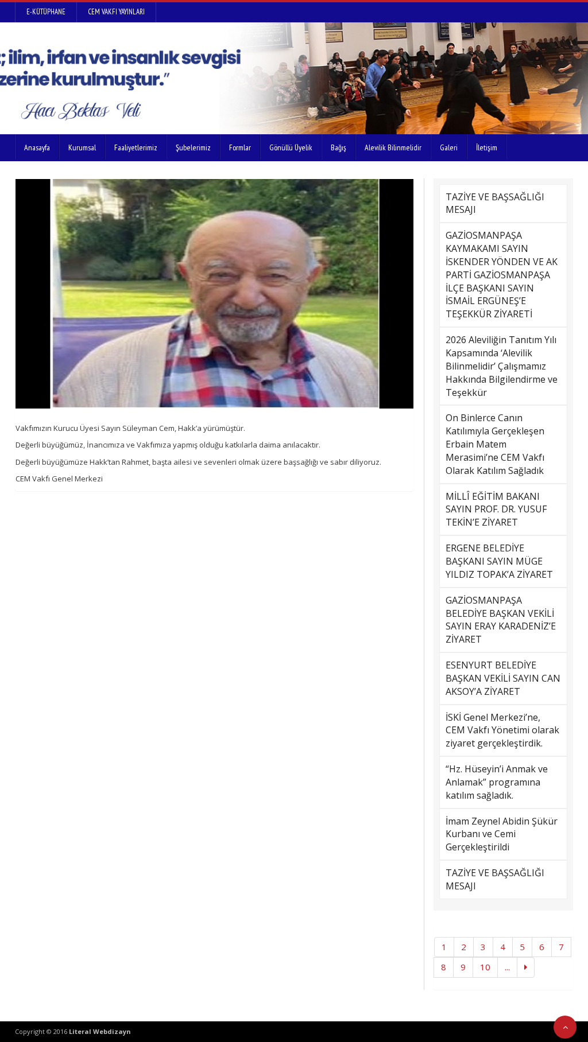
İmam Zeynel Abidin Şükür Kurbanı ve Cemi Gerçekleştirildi (502, 834)
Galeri (449, 147)
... (507, 967)
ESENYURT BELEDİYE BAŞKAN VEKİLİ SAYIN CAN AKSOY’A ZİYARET (503, 678)
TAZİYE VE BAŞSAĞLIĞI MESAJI (495, 203)
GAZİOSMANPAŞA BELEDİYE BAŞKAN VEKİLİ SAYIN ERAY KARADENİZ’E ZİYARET (501, 620)
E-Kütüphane (45, 12)
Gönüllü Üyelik (290, 147)
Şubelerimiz (193, 147)
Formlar (240, 147)
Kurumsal (82, 147)
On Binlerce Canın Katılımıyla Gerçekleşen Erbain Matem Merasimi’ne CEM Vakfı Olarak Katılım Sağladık (495, 443)
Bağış (338, 147)
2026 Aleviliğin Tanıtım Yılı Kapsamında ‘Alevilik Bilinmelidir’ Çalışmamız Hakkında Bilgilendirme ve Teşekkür (502, 365)
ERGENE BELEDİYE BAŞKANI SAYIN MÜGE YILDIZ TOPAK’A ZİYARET (499, 561)
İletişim (486, 147)
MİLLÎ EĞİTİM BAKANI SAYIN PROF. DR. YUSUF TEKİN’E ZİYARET (496, 509)
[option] (215, 294)
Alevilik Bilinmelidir (393, 147)
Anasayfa (37, 147)
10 (485, 967)
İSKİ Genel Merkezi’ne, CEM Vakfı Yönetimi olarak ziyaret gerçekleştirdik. (502, 730)
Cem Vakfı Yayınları (116, 12)
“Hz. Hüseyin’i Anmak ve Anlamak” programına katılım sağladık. (497, 782)
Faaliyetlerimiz (135, 147)
